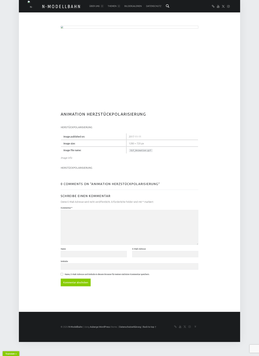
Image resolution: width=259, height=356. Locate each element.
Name (63, 249)
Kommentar (66, 208)
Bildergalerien (133, 6)
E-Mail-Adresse (139, 249)
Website (64, 261)
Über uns (94, 6)
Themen (112, 6)
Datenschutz (153, 6)
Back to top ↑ (149, 327)
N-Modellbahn (61, 6)
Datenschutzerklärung (130, 327)
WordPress (104, 327)
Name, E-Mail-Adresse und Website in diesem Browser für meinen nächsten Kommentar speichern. (107, 274)
